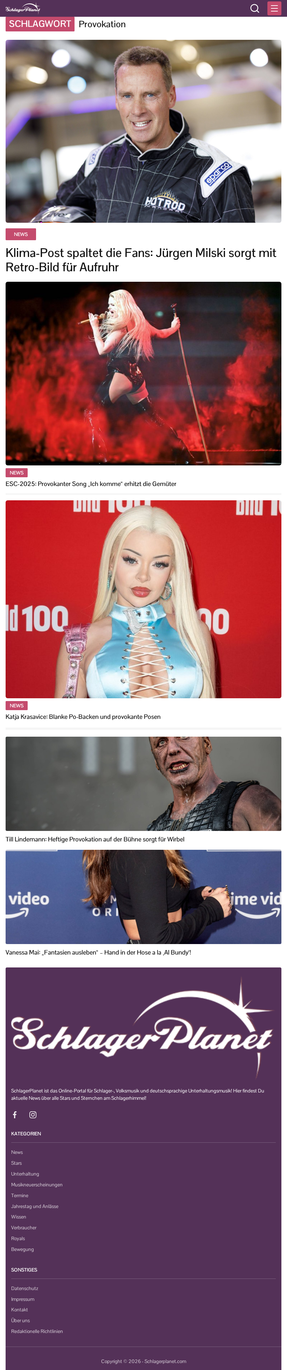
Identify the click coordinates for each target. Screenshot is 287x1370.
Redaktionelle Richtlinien (37, 1331)
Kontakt (19, 1309)
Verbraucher (23, 1227)
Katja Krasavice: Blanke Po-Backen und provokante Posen (83, 717)
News (17, 1152)
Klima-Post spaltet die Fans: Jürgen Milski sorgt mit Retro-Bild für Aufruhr (141, 260)
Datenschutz (24, 1288)
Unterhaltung (25, 1174)
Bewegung (22, 1249)
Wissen (18, 1217)
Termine (19, 1195)
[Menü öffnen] (274, 8)
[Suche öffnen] (255, 8)
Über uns (20, 1320)
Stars (16, 1163)
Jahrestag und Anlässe (34, 1206)
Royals (18, 1238)
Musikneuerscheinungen (37, 1184)
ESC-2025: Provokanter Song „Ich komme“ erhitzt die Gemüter (91, 484)
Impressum (22, 1299)
